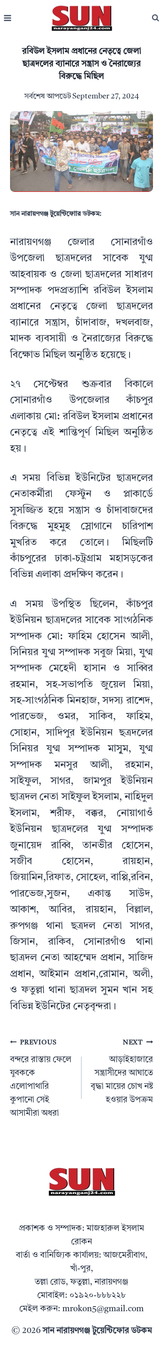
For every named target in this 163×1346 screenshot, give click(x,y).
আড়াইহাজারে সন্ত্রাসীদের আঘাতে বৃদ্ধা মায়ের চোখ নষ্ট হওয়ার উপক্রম (122, 1071)
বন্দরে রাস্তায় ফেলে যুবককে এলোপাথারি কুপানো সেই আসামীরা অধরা (40, 1078)
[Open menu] (7, 18)
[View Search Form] (155, 18)
